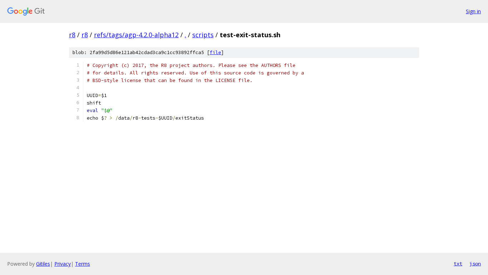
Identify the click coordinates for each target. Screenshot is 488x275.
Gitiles (43, 263)
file (215, 52)
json (475, 263)
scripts (203, 34)
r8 (72, 34)
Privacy (62, 263)
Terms (82, 263)
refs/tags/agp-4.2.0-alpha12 (136, 34)
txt (458, 263)
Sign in (473, 11)
